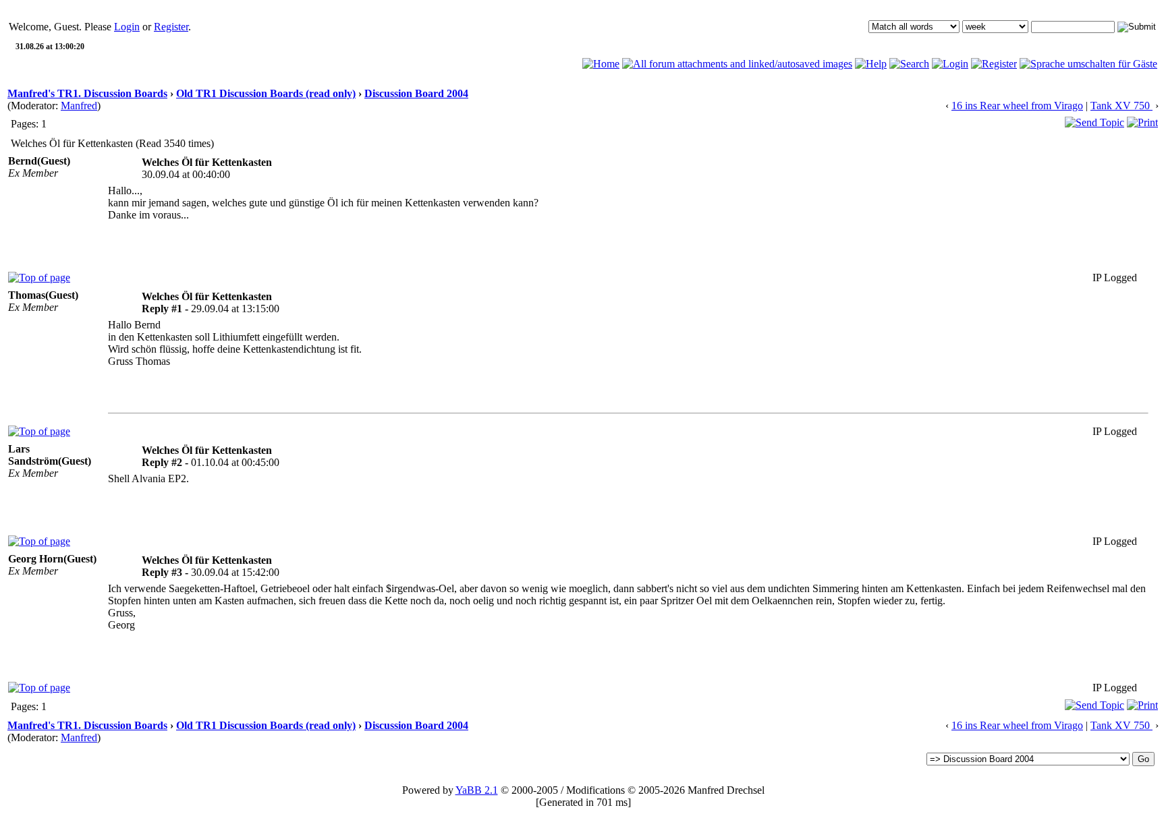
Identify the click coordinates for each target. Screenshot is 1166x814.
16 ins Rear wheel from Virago (1017, 105)
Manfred (79, 105)
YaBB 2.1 (476, 790)
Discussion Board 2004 (416, 93)
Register (171, 26)
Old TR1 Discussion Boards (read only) (266, 93)
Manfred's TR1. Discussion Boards (87, 93)
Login (127, 26)
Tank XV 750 (1121, 105)
